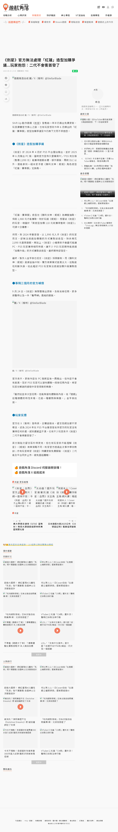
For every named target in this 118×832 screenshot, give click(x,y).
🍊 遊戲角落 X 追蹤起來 (30, 472)
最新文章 (84, 113)
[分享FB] (6, 78)
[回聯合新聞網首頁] (5, 8)
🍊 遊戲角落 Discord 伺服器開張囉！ (38, 467)
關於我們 (90, 821)
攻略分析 (7, 15)
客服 (30, 821)
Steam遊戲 (60, 22)
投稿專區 (95, 15)
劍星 (16, 513)
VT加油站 (80, 15)
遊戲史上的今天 (105, 22)
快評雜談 (51, 15)
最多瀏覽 (84, 173)
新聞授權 (38, 821)
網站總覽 (99, 821)
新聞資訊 (36, 15)
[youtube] (103, 7)
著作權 (55, 821)
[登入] (108, 7)
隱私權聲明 (63, 821)
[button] (112, 7)
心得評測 (22, 15)
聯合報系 (73, 821)
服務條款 (48, 821)
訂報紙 (81, 821)
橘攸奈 (47, 22)
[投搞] (98, 7)
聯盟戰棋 (88, 22)
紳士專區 (65, 15)
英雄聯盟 (35, 22)
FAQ (26, 821)
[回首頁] (16, 8)
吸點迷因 (75, 22)
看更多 (39, 654)
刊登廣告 (18, 821)
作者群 (108, 15)
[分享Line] (6, 85)
